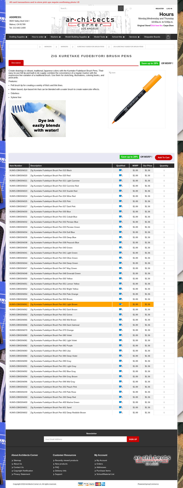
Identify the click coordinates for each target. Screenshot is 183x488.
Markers (55, 37)
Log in (169, 8)
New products (61, 464)
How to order (38, 37)
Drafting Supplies (17, 37)
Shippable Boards (152, 37)
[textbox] (88, 8)
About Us (18, 464)
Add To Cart (163, 157)
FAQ (57, 467)
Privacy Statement (22, 474)
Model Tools (100, 37)
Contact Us (19, 467)
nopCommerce (153, 484)
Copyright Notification (23, 471)
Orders (100, 464)
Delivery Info (60, 471)
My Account (102, 460)
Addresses (101, 467)
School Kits (117, 37)
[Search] (121, 8)
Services (133, 37)
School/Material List (105, 474)
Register (160, 8)
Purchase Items (104, 471)
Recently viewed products (66, 460)
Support (58, 474)
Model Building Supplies (76, 37)
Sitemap (17, 460)
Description (16, 63)
